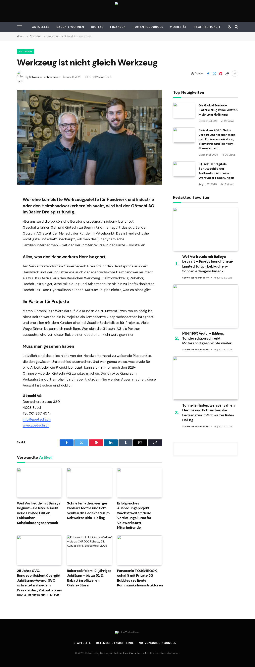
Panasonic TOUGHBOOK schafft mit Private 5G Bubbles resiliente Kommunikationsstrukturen (139, 578)
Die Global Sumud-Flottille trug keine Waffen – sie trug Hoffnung (218, 110)
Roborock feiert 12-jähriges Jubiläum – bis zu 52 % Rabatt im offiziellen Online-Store (89, 578)
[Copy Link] (227, 73)
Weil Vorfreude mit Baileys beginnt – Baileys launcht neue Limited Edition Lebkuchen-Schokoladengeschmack (38, 513)
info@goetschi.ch (37, 419)
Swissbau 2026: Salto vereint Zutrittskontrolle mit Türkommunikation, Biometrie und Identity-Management (217, 139)
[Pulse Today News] (127, 11)
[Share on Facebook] (208, 73)
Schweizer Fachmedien (43, 77)
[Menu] (19, 27)
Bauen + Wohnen (70, 27)
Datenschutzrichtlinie (115, 643)
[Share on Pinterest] (221, 73)
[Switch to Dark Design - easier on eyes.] (229, 27)
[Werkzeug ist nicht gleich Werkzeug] (89, 137)
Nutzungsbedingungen (158, 643)
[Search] (236, 26)
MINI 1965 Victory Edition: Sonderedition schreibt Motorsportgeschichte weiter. (207, 338)
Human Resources (147, 27)
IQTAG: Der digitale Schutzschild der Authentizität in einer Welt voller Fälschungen (216, 171)
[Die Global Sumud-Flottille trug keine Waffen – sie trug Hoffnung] (184, 110)
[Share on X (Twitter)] (214, 73)
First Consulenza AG (135, 653)
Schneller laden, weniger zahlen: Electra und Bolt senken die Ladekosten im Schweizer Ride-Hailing (88, 510)
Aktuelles (41, 27)
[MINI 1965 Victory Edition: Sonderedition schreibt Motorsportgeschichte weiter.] (205, 306)
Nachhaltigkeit (207, 27)
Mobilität (178, 27)
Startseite (82, 643)
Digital (97, 27)
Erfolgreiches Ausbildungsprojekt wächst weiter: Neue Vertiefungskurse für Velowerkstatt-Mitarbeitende (134, 515)
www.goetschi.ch (36, 425)
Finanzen (118, 27)
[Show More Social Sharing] (235, 73)
